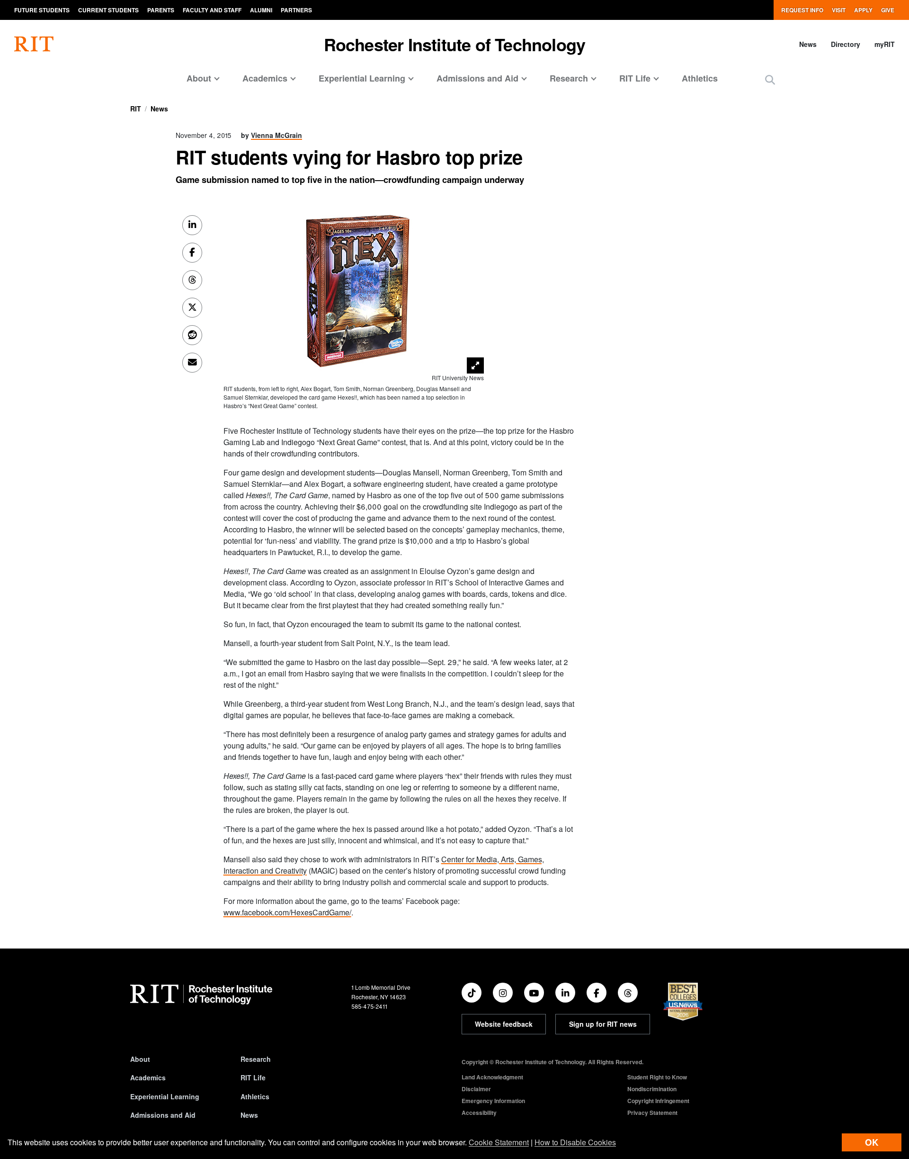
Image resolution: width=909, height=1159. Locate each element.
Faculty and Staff (212, 10)
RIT (135, 108)
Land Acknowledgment (492, 1077)
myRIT (884, 44)
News (808, 44)
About (140, 1059)
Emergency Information (493, 1100)
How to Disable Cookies (575, 1142)
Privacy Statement (652, 1112)
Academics (148, 1077)
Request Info (802, 10)
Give (887, 10)
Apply (863, 10)
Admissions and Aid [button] (477, 78)
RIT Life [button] (635, 78)
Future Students (42, 10)
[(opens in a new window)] (471, 993)
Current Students (108, 10)
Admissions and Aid (163, 1115)
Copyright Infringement (658, 1100)
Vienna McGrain (276, 135)
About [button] (199, 78)
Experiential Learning (164, 1096)
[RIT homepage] (33, 44)
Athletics (700, 78)
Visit (839, 10)
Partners (296, 10)
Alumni (261, 10)
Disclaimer (476, 1089)
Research (256, 1059)
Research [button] (569, 78)
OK (871, 1142)
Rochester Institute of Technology (455, 44)
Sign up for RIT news (603, 1024)
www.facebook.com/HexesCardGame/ (287, 912)
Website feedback (504, 1024)
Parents (160, 10)
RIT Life (253, 1077)
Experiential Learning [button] (362, 78)
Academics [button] (264, 78)
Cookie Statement (499, 1142)
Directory (845, 44)
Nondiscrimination (652, 1089)
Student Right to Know (657, 1077)
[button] (770, 79)
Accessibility (479, 1112)
